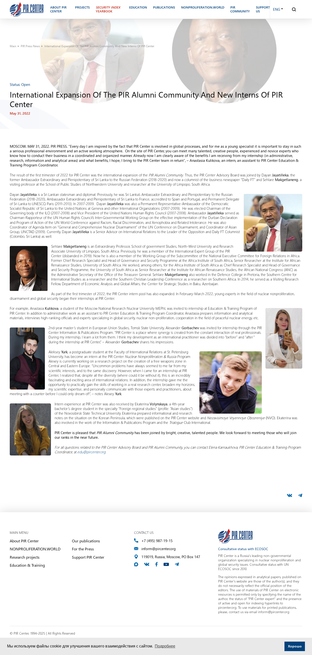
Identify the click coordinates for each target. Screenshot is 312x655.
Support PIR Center (88, 557)
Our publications (86, 540)
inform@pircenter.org (158, 548)
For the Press (83, 548)
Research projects (24, 557)
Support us (263, 9)
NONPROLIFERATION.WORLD (35, 548)
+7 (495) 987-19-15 (157, 540)
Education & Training (27, 565)
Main (13, 46)
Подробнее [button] (165, 646)
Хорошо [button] (295, 646)
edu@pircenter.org (91, 451)
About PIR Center (24, 540)
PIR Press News (30, 46)
